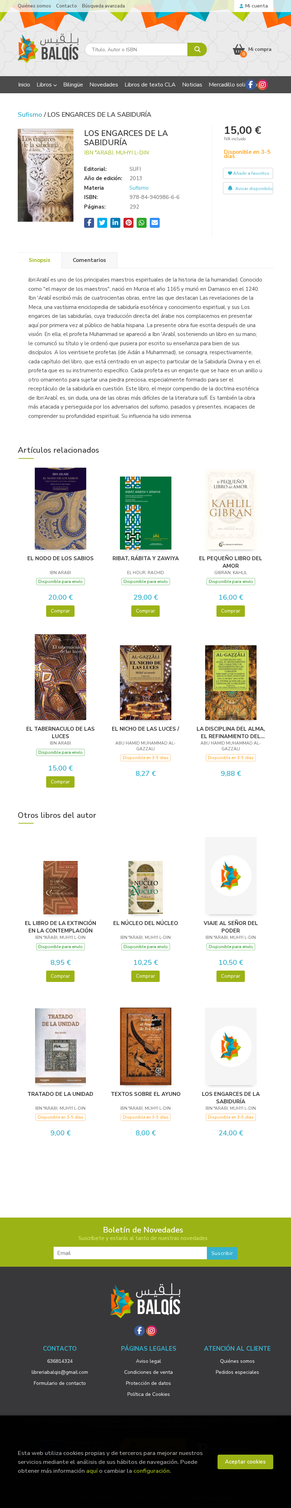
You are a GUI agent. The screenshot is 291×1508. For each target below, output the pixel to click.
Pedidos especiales (237, 1372)
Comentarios (89, 260)
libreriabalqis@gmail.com (60, 1372)
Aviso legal (148, 1361)
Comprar (60, 611)
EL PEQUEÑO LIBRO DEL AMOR (230, 562)
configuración (151, 1471)
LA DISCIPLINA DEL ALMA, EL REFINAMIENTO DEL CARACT (231, 732)
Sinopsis (39, 260)
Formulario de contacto (60, 1383)
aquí (92, 1471)
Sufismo (31, 114)
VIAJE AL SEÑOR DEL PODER (231, 927)
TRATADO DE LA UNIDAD (60, 1094)
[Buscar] (197, 49)
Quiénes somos (34, 6)
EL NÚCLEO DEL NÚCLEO (145, 923)
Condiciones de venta (148, 1372)
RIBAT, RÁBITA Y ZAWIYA (145, 558)
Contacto (66, 6)
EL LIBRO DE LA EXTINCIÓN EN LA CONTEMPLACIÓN (60, 927)
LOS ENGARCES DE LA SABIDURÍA (231, 1098)
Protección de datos (148, 1383)
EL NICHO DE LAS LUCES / (145, 728)
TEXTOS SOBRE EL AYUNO (146, 1094)
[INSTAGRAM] (262, 84)
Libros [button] (45, 85)
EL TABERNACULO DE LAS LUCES (60, 732)
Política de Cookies (148, 1394)
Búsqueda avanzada (103, 6)
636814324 (60, 1361)
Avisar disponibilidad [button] (253, 188)
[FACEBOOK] (250, 84)
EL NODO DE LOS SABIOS (60, 558)
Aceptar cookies (245, 1461)
